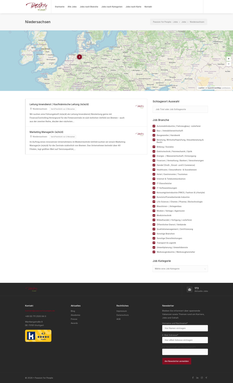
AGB (118, 319)
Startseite (59, 7)
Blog (73, 311)
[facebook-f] (193, 378)
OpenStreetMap (214, 88)
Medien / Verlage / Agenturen (171, 211)
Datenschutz (122, 315)
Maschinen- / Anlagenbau (169, 206)
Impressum (121, 311)
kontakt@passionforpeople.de (40, 310)
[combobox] (180, 268)
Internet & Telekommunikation (171, 179)
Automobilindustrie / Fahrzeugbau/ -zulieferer (179, 126)
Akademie (75, 315)
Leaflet (201, 88)
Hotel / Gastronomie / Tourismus (172, 174)
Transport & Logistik (166, 243)
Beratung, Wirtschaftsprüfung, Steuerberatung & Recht (180, 141)
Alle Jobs (72, 7)
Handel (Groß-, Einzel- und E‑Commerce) (176, 165)
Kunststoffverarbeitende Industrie (173, 197)
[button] (228, 58)
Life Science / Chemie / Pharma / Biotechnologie (180, 202)
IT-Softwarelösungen (167, 188)
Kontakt (148, 7)
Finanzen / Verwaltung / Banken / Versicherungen (180, 160)
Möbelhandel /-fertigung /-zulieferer (174, 220)
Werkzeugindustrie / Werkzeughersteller (176, 252)
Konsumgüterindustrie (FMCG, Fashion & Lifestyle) (181, 192)
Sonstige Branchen (166, 234)
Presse (74, 319)
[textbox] (180, 268)
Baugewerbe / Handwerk (168, 135)
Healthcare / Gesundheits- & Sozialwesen (177, 170)
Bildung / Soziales (165, 147)
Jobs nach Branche (89, 7)
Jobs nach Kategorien (111, 7)
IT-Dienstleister (164, 183)
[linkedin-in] (197, 378)
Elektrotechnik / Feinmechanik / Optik (174, 151)
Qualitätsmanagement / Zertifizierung (175, 229)
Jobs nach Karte (133, 7)
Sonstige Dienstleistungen (169, 238)
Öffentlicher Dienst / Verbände (171, 224)
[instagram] (201, 378)
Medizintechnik (164, 215)
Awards (74, 323)
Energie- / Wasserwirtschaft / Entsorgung (176, 156)
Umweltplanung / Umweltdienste (172, 247)
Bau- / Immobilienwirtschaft (170, 131)
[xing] (206, 378)
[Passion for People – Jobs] (36, 8)
